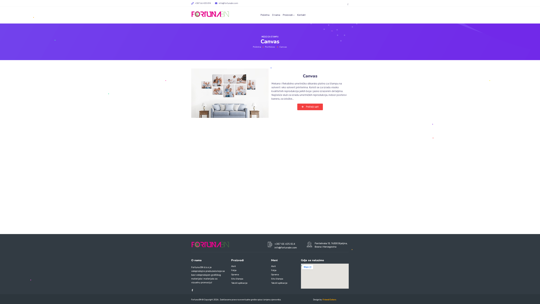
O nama (276, 15)
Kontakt (301, 15)
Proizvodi (288, 15)
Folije (234, 270)
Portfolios (270, 47)
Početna (265, 15)
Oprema (235, 274)
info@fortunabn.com (228, 3)
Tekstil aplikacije (239, 283)
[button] (310, 107)
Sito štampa (237, 279)
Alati (233, 266)
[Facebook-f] (348, 4)
